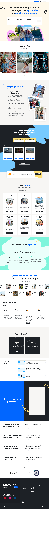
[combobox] (43, 506)
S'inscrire (15, 487)
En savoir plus (8, 158)
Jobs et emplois (33, 487)
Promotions (32, 489)
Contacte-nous (37, 1)
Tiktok (24, 501)
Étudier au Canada (24, 487)
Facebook (24, 497)
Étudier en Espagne (24, 488)
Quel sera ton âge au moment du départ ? (11, 19)
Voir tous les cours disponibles (24, 163)
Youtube (24, 502)
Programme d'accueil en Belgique (42, 485)
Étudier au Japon (24, 489)
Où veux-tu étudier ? (19, 19)
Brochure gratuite (30, 1)
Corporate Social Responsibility (33, 491)
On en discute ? (38, 173)
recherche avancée (36, 23)
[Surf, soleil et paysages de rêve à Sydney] (24, 75)
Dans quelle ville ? (29, 19)
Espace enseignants (33, 488)
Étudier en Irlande (24, 490)
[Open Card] (24, 70)
